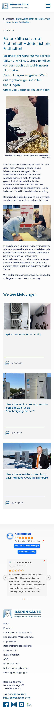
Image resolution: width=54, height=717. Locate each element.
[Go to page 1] (24, 599)
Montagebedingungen (15, 672)
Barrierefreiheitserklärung (17, 645)
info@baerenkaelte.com (16, 697)
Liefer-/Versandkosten (15, 668)
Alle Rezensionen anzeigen (27, 546)
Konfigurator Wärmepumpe (18, 637)
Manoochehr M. (24, 562)
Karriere (7, 628)
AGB (5, 659)
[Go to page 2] (27, 598)
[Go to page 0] (22, 598)
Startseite (8, 19)
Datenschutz (10, 650)
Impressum (9, 641)
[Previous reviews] (5, 577)
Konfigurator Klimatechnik (17, 632)
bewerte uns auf (26, 551)
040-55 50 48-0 (17, 694)
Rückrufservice (11, 654)
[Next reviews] (48, 577)
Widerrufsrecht (11, 663)
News (6, 623)
